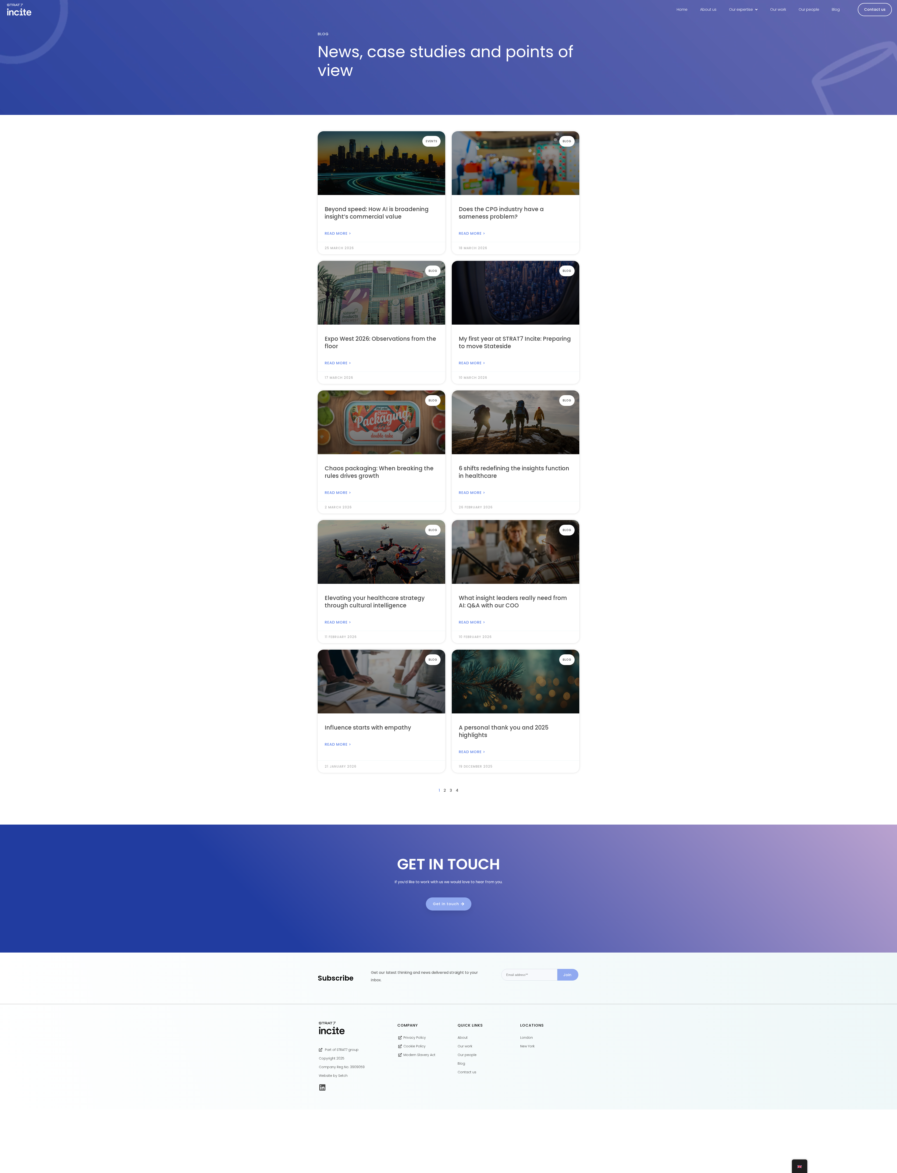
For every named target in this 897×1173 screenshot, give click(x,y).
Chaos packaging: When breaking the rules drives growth (379, 472)
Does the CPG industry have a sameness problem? (501, 212)
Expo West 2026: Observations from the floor (380, 342)
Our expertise (741, 9)
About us (708, 9)
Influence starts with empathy (368, 727)
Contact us (875, 9)
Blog (836, 9)
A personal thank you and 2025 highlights (503, 731)
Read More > (338, 233)
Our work (778, 9)
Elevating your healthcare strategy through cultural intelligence (375, 601)
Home (682, 9)
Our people (809, 9)
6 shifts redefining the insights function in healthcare (514, 472)
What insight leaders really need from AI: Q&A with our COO (513, 601)
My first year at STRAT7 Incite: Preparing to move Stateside (515, 342)
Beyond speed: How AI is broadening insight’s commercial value (377, 212)
